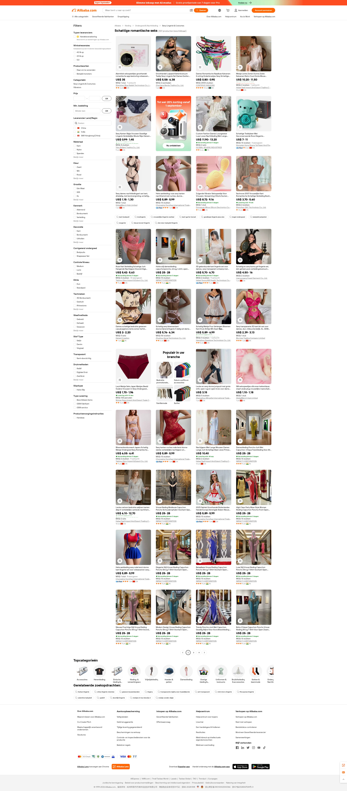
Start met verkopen (244, 722)
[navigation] (92, 339)
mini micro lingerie (225, 692)
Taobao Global (185, 779)
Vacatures (81, 735)
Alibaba (118, 26)
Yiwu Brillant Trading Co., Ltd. (128, 147)
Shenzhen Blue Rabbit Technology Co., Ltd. (133, 85)
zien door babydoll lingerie (168, 223)
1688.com (146, 779)
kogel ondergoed (238, 217)
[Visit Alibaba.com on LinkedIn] (242, 747)
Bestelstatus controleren (246, 727)
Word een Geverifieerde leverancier (251, 732)
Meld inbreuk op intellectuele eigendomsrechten (208, 738)
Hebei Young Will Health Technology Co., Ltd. (213, 280)
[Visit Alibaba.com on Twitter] (248, 747)
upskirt (102, 698)
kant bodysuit (124, 217)
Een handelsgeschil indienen (208, 727)
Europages (212, 779)
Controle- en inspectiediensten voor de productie (133, 738)
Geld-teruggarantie (125, 722)
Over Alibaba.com (85, 711)
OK (106, 98)
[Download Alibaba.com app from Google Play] (260, 766)
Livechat (199, 722)
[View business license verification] (198, 787)
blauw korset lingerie (142, 223)
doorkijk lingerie (119, 698)
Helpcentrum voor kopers (207, 717)
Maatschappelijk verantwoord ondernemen (89, 728)
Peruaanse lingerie (247, 692)
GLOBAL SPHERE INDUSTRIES (209, 147)
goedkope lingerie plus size (214, 217)
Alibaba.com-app (222, 767)
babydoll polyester (260, 217)
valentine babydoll (85, 698)
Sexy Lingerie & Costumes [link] (173, 26)
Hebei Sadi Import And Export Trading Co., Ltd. (253, 87)
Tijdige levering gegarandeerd (129, 727)
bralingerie (141, 217)
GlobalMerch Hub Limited (126, 205)
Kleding (128, 26)
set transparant (204, 692)
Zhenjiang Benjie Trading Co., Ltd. (170, 85)
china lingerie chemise (105, 692)
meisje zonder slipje (166, 698)
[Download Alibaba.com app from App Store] (240, 766)
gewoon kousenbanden (131, 692)
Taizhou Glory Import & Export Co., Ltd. (132, 280)
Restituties (200, 732)
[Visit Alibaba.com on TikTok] (264, 747)
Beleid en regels (123, 745)
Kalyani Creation (122, 338)
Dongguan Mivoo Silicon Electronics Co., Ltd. (213, 207)
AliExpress (135, 779)
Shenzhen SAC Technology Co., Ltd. (251, 207)
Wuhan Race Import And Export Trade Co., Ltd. (133, 400)
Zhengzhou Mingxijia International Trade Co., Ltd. (213, 398)
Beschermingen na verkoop (128, 732)
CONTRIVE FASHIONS (205, 85)
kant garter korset (189, 217)
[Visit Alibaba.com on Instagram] (253, 747)
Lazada (173, 779)
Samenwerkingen (243, 737)
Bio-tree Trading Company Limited (250, 338)
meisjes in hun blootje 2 (142, 698)
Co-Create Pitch (84, 722)
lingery (150, 692)
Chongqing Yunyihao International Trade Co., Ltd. (173, 205)
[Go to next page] (204, 652)
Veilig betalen (122, 717)
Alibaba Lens (83, 767)
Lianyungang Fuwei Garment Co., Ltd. (251, 278)
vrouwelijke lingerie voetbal (163, 217)
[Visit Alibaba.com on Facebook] (237, 747)
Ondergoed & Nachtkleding (146, 26)
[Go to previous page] (182, 652)
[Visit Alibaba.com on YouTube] (259, 747)
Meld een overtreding (205, 745)
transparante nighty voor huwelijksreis (175, 692)
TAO (194, 779)
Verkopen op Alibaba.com (246, 717)
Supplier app (184, 767)
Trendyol (202, 779)
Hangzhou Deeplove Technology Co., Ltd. (213, 340)
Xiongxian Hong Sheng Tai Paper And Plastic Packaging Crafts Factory (253, 145)
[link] (343, 765)
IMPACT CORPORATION (166, 280)
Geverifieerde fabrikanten (167, 717)
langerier (122, 223)
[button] (191, 10)
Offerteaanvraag (163, 722)
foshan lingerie (83, 692)
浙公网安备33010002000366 (217, 787)
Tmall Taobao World (160, 779)
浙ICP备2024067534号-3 (242, 787)
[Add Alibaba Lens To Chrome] (121, 766)
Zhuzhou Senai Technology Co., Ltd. (171, 338)
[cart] (228, 11)
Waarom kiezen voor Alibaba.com (91, 717)
